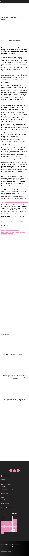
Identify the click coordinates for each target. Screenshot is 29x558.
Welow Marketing (9, 546)
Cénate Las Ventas (6, 230)
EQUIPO (3, 497)
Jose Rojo (22, 232)
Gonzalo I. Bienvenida (14, 40)
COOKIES (3, 486)
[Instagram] (14, 470)
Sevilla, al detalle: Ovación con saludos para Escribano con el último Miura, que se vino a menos (14, 377)
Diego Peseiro (15, 230)
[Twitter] (17, 43)
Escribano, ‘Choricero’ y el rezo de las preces (14, 355)
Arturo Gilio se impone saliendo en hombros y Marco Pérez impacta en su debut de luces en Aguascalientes (15, 399)
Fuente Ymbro (16, 232)
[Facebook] (13, 43)
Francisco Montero (6, 232)
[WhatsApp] (23, 43)
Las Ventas (4, 233)
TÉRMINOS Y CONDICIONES (7, 489)
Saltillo (10, 233)
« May (2, 534)
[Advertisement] (14, 318)
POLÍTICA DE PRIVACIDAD (6, 484)
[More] (26, 43)
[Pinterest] (20, 43)
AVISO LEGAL (4, 482)
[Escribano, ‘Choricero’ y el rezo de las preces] (14, 345)
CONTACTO (3, 479)
